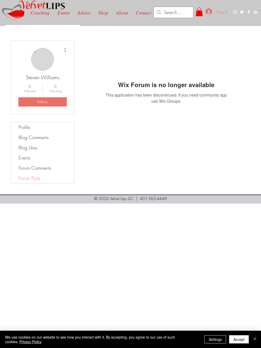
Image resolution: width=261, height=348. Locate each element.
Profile (24, 127)
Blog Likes (28, 147)
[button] (199, 11)
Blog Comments (34, 137)
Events (24, 158)
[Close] (255, 339)
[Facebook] (248, 12)
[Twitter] (241, 12)
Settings (215, 339)
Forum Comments (35, 168)
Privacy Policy (30, 341)
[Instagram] (235, 12)
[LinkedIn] (255, 12)
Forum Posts (30, 178)
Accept (238, 339)
